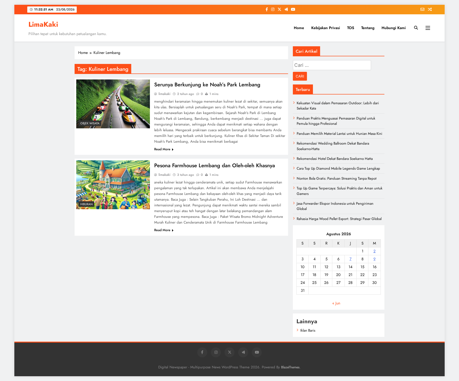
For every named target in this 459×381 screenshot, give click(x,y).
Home (299, 28)
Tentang (367, 28)
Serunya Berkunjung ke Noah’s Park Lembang (207, 84)
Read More (162, 149)
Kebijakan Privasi (325, 28)
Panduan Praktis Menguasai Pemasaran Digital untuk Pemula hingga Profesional (336, 121)
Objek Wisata (89, 123)
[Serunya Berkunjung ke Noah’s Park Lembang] (113, 103)
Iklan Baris (307, 330)
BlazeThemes (290, 367)
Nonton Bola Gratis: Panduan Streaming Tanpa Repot (337, 178)
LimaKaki (43, 24)
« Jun (336, 303)
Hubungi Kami (394, 28)
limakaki (164, 93)
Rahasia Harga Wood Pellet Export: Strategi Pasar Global (339, 218)
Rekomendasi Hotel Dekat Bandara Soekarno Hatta (335, 158)
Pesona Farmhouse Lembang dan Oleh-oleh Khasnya (214, 165)
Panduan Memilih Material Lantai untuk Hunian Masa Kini (339, 133)
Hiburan (86, 204)
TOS (350, 28)
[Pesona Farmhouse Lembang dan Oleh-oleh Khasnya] (113, 184)
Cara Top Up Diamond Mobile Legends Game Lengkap (338, 168)
